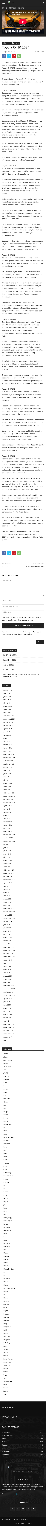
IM (4, 1185)
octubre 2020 (8, 915)
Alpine (5, 1063)
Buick (5, 1092)
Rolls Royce (7, 1343)
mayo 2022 (7, 854)
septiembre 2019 (9, 957)
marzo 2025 (7, 745)
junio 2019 (7, 966)
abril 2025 (6, 741)
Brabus (5, 1086)
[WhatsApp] (19, 56)
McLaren (6, 1266)
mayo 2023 (7, 815)
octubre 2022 (8, 838)
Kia (4, 1214)
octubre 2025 (8, 722)
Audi (4, 1070)
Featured (6, 1144)
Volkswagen (7, 1381)
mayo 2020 (7, 931)
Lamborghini (7, 1221)
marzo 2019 (7, 976)
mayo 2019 (7, 970)
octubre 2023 (8, 799)
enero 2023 (7, 828)
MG (4, 1272)
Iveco (5, 1195)
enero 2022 (7, 867)
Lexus (5, 1237)
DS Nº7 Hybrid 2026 (10, 655)
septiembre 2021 (9, 880)
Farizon (6, 1140)
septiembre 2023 (9, 802)
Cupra (5, 1105)
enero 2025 (7, 751)
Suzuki (5, 1372)
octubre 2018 (8, 992)
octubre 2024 (8, 761)
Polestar (6, 1317)
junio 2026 (7, 696)
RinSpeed (6, 1340)
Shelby (5, 1349)
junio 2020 (7, 928)
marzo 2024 (7, 783)
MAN (5, 1250)
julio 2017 (6, 1040)
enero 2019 (7, 982)
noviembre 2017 (9, 1027)
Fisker (5, 1153)
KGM (5, 1211)
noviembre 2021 (9, 873)
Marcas (12, 8)
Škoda (5, 1352)
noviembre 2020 (9, 912)
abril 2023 (6, 819)
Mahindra (6, 1246)
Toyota (21, 8)
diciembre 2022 (8, 831)
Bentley (6, 1076)
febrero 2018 (7, 1018)
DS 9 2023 (5, 566)
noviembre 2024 (9, 758)
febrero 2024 (7, 786)
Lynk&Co (6, 1243)
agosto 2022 (7, 844)
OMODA (6, 1304)
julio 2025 (6, 732)
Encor (5, 1134)
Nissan (5, 1298)
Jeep (4, 1205)
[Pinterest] (14, 56)
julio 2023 (6, 809)
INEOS (5, 1189)
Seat (5, 1346)
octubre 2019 (8, 953)
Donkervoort (7, 1124)
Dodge (5, 1118)
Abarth (5, 1054)
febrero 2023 (7, 825)
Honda (5, 1179)
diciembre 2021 (8, 870)
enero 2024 (7, 790)
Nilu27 (5, 1291)
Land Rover (7, 1227)
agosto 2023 (7, 806)
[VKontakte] (33, 1509)
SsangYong (7, 1362)
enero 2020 (7, 944)
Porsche (6, 1320)
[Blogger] (12, 1509)
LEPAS (5, 1234)
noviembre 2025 (9, 719)
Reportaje (6, 1336)
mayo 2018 (7, 1008)
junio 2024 (7, 774)
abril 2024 (6, 780)
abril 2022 (6, 857)
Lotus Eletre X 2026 (9, 660)
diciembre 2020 (8, 909)
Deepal (5, 1112)
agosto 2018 (7, 998)
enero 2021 (7, 905)
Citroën (5, 1102)
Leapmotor (7, 1230)
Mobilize (6, 1282)
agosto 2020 (7, 921)
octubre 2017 (8, 1031)
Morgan (6, 1285)
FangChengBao (8, 1137)
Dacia (5, 1108)
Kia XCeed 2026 (8, 670)
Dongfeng (6, 1121)
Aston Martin (7, 1067)
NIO (4, 1295)
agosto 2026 (7, 690)
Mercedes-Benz (8, 1269)
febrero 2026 (7, 709)
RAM (5, 1330)
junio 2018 (7, 1005)
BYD (5, 1095)
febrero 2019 (7, 979)
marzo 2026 (7, 706)
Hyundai (6, 1182)
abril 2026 (6, 703)
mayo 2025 (7, 738)
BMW (5, 1083)
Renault (6, 1333)
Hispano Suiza (8, 1176)
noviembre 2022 (9, 835)
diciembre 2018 (8, 986)
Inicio (4, 8)
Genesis (6, 1163)
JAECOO (6, 1198)
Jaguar (5, 1201)
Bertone (6, 1079)
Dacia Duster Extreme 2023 (34, 566)
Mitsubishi (6, 1279)
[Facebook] (4, 56)
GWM (5, 1169)
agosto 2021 (7, 883)
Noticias (6, 1301)
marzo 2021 (7, 899)
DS (4, 1128)
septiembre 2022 (9, 841)
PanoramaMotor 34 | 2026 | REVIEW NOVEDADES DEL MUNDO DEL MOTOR (21, 675)
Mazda (5, 1263)
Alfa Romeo (7, 1060)
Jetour (5, 1208)
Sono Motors (8, 1359)
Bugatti (5, 1089)
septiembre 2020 (9, 918)
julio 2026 (6, 693)
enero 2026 (7, 713)
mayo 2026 (7, 700)
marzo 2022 (7, 860)
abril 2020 (6, 934)
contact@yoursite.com (18, 1494)
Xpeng (5, 1391)
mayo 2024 (7, 777)
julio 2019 (6, 963)
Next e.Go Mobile (9, 1288)
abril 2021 (6, 896)
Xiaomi (5, 1388)
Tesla (5, 1375)
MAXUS (6, 1259)
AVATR (5, 1073)
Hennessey (7, 1173)
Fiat (4, 1150)
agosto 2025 (7, 729)
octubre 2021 (8, 876)
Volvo (5, 1385)
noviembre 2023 (9, 796)
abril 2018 (6, 1011)
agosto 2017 (7, 1037)
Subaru (5, 1369)
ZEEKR (5, 1394)
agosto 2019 (7, 960)
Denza (5, 1115)
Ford (5, 1157)
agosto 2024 (7, 767)
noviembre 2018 (9, 989)
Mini (4, 1275)
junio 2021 (7, 889)
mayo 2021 (7, 892)
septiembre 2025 (9, 725)
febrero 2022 (7, 864)
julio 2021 (6, 886)
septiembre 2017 (9, 1034)
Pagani (5, 1311)
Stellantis (6, 1365)
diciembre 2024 (8, 754)
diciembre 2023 (8, 793)
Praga (5, 1324)
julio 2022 (6, 847)
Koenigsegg (7, 1218)
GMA (5, 1166)
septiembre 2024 (9, 764)
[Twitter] (9, 56)
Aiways (5, 1057)
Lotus (5, 1240)
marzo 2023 (7, 822)
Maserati (6, 1256)
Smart (5, 1356)
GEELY (5, 1160)
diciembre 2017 (8, 1024)
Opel (5, 1307)
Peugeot (6, 1314)
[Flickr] (23, 1509)
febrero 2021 (7, 902)
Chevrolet (6, 1099)
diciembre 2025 (8, 716)
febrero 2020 (7, 941)
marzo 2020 (7, 937)
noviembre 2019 (9, 950)
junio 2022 (7, 851)
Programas (7, 1327)
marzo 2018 (7, 1015)
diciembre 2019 (8, 947)
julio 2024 (6, 770)
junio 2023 (7, 812)
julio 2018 (6, 1002)
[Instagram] (28, 1509)
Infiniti (5, 1192)
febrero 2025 (7, 748)
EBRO (5, 1131)
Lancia (5, 1224)
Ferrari (5, 1147)
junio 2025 (7, 735)
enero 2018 (7, 1021)
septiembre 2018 (9, 995)
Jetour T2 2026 (8, 665)
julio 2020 (6, 925)
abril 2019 (6, 973)
